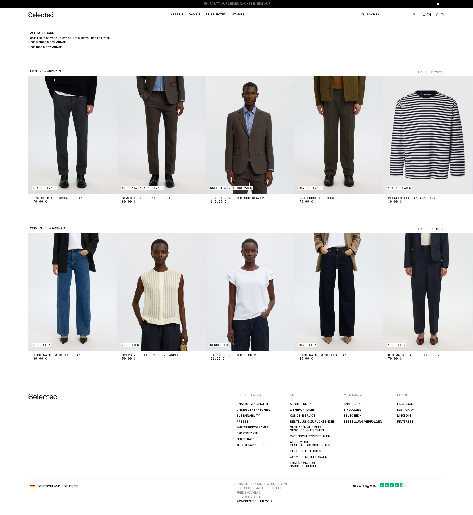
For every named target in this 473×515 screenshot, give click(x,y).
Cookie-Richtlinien (305, 451)
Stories (238, 14)
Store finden (301, 404)
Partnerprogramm (252, 427)
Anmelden (352, 404)
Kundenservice (303, 415)
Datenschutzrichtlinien (310, 436)
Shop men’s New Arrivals (45, 47)
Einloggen (352, 409)
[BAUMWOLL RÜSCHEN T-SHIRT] (250, 292)
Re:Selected (216, 14)
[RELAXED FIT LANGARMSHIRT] (427, 135)
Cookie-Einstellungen (308, 457)
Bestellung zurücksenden (312, 421)
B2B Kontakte (247, 433)
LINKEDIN (404, 415)
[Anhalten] (438, 4)
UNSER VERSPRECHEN (253, 409)
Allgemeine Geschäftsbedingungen (310, 444)
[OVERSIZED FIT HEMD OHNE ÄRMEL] (161, 292)
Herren (176, 14)
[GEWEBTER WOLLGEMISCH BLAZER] (250, 135)
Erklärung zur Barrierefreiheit (304, 464)
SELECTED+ (352, 415)
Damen (194, 14)
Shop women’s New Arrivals (47, 42)
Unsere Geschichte (252, 404)
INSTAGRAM (405, 409)
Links (422, 72)
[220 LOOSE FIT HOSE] (338, 135)
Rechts (437, 72)
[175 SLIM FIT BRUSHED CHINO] (72, 135)
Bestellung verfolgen (363, 421)
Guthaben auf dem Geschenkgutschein (307, 429)
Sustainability (248, 415)
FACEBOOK (405, 404)
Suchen (373, 14)
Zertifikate (245, 439)
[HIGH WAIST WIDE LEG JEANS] (72, 292)
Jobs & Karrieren (250, 445)
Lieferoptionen (302, 409)
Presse (242, 421)
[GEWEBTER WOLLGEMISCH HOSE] (161, 135)
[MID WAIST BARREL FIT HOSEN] (427, 292)
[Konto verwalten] (414, 15)
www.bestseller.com (254, 501)
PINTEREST (405, 421)
